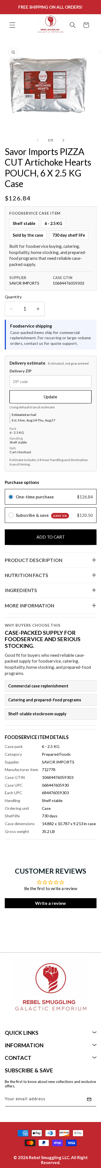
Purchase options (22, 482)
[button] (12, 25)
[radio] (11, 496)
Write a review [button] (50, 903)
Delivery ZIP (20, 371)
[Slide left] (37, 140)
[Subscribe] (89, 1099)
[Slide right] (63, 140)
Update (50, 396)
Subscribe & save (41, 515)
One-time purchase (35, 496)
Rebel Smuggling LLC (49, 1157)
